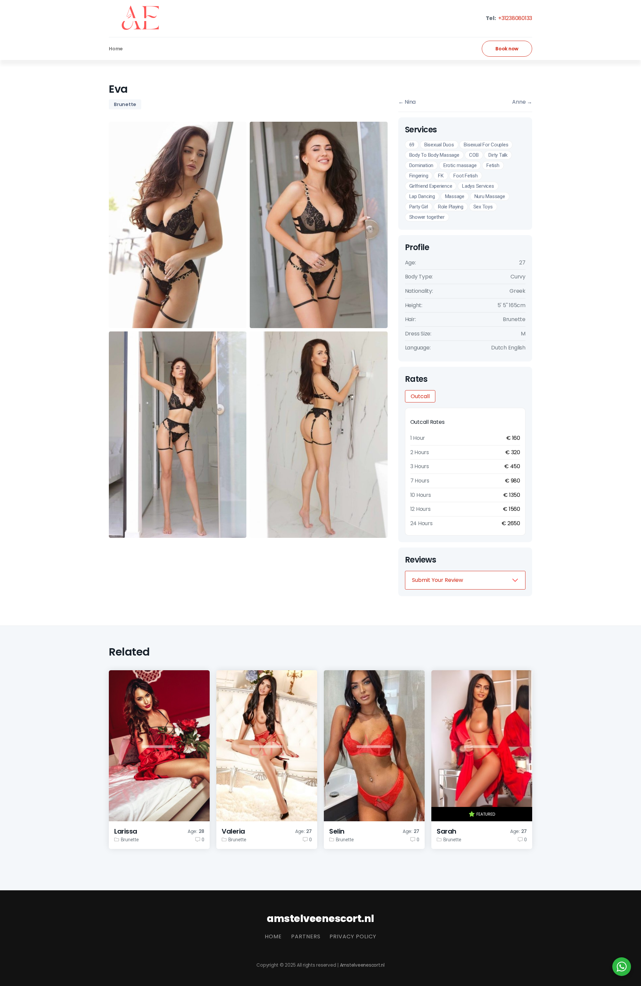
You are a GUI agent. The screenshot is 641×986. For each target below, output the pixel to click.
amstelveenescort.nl (320, 918)
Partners (305, 936)
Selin (337, 831)
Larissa (125, 831)
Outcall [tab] (420, 396)
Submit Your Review (437, 580)
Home (116, 48)
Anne (522, 102)
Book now (506, 48)
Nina (407, 102)
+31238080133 (514, 18)
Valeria (233, 831)
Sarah (446, 831)
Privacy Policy (353, 936)
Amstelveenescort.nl (362, 965)
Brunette (125, 104)
